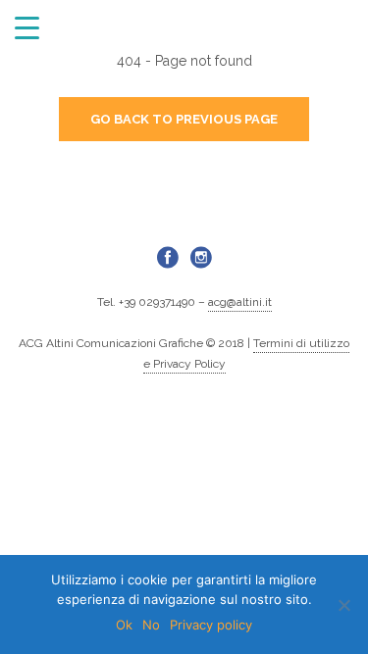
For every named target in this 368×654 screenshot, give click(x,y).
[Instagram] (201, 257)
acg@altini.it (240, 302)
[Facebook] (168, 257)
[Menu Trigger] (27, 27)
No (151, 624)
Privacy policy (211, 624)
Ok (124, 624)
